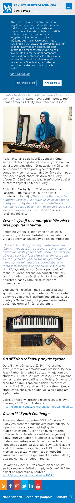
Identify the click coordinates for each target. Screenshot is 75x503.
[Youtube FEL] (38, 485)
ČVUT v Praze (22, 10)
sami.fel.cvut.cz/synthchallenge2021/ (28, 475)
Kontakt (61, 497)
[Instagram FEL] (17, 485)
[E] (71, 497)
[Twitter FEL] (24, 485)
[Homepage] (7, 8)
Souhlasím (52, 83)
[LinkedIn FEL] (31, 485)
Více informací (20, 73)
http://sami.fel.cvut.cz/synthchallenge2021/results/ (38, 406)
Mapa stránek (12, 497)
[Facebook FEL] (10, 485)
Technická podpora (38, 497)
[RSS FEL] (3, 485)
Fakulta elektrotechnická (35, 5)
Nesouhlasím (26, 83)
